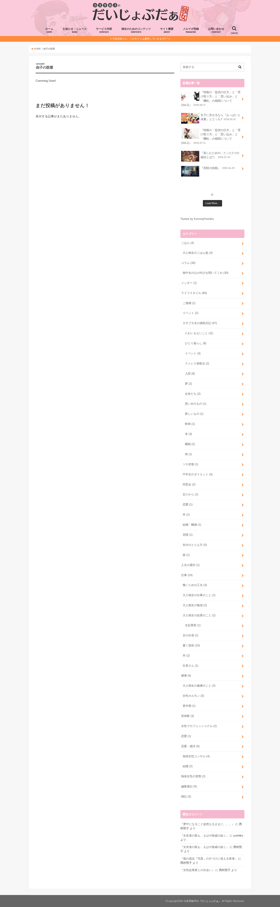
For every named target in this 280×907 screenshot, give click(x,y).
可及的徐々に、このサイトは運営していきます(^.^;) (141, 38)
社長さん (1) (190, 665)
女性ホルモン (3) (193, 695)
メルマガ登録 (191, 30)
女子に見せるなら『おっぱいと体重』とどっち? (221, 117)
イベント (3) (193, 353)
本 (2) (186, 655)
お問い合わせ (216, 30)
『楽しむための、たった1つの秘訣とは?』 (220, 155)
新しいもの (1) (194, 413)
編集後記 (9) (189, 786)
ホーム (49, 30)
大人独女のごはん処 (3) (198, 252)
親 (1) (186, 554)
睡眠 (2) (190, 444)
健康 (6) (186, 675)
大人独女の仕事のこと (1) (199, 595)
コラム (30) (188, 262)
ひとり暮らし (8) (195, 343)
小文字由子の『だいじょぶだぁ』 (202, 901)
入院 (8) (190, 373)
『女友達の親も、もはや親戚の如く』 (204, 835)
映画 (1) (190, 423)
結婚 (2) (188, 766)
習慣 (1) (188, 534)
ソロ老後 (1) (190, 464)
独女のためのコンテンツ (136, 30)
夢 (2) (188, 383)
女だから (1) (190, 494)
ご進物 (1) (189, 303)
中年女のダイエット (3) (198, 474)
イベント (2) (190, 313)
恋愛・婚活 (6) (190, 746)
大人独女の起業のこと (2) (199, 615)
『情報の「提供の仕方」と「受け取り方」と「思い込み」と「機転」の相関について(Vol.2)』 (211, 98)
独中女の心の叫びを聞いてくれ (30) (205, 272)
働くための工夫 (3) (195, 585)
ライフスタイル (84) (194, 293)
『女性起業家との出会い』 (197, 870)
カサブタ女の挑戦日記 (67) (200, 323)
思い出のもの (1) (195, 403)
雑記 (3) (186, 796)
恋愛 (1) (188, 504)
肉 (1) (188, 454)
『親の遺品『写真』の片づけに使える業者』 (209, 858)
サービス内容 (104, 30)
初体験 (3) (187, 715)
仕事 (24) (187, 575)
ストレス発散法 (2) (197, 363)
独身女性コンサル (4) (196, 756)
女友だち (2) (193, 393)
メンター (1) (189, 282)
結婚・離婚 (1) (192, 524)
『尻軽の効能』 (218, 168)
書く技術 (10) (191, 645)
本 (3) (188, 433)
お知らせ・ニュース (75, 30)
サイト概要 (167, 30)
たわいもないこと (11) (199, 333)
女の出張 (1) (190, 635)
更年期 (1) (189, 705)
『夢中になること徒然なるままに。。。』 (207, 824)
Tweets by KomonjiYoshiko (197, 218)
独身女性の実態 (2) (193, 776)
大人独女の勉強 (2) (195, 605)
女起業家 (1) (193, 625)
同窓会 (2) (189, 484)
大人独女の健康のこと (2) (199, 685)
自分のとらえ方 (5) (195, 544)
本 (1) (186, 514)
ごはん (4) (187, 242)
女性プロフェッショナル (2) (199, 726)
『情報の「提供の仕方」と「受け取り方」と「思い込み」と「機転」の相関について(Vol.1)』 (211, 136)
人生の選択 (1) (190, 565)
